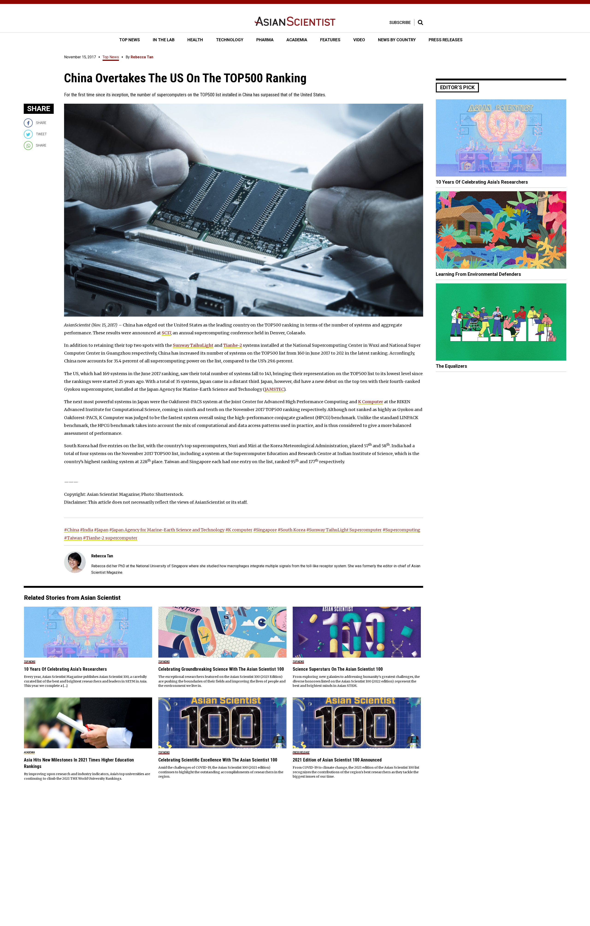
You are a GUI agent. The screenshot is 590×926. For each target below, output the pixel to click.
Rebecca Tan (142, 57)
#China (71, 529)
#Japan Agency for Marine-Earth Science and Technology (166, 529)
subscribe (400, 22)
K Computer (370, 401)
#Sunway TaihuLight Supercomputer (344, 529)
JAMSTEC (274, 389)
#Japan (101, 529)
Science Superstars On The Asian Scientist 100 (338, 669)
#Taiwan (73, 538)
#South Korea (291, 529)
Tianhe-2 (232, 345)
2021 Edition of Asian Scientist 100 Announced (337, 760)
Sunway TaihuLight (193, 345)
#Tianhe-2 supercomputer (110, 538)
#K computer (238, 529)
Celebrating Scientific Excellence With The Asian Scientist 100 (217, 760)
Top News (111, 57)
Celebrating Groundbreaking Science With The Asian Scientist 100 (221, 669)
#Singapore (265, 529)
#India (86, 529)
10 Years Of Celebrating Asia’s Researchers (65, 669)
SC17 (166, 332)
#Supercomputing (401, 529)
